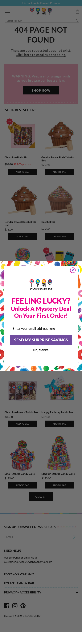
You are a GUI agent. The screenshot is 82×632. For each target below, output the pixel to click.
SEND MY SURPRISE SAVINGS (41, 339)
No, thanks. (41, 350)
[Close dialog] (73, 270)
